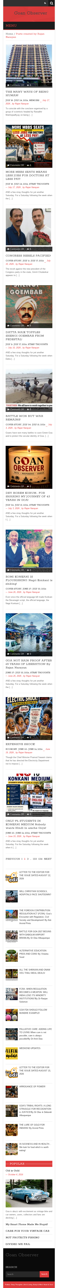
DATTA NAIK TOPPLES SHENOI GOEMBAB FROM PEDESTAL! (25, 336)
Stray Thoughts (39, 184)
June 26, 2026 (14, 592)
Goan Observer (30, 13)
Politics (7, 1284)
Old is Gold (12, 1170)
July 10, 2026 (14, 347)
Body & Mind (38, 1284)
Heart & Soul (48, 1284)
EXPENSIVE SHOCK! (20, 744)
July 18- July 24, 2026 (17, 100)
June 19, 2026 (14, 836)
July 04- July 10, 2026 (34, 424)
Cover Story (13, 261)
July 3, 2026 (13, 508)
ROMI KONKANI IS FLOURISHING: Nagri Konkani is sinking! (29, 580)
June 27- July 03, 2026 (34, 589)
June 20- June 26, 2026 (30, 749)
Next (48, 859)
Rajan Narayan (22, 103)
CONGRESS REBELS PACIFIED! (28, 256)
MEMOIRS (34, 100)
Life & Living (27, 1284)
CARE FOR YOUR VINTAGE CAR (27, 1231)
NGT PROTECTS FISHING (22, 1237)
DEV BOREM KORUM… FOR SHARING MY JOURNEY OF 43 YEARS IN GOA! (28, 496)
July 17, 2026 (14, 187)
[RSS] (45, 3)
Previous (13, 859)
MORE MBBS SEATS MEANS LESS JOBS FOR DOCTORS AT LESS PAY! (27, 175)
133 (35, 859)
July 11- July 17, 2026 (33, 261)
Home (9, 34)
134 (40, 859)
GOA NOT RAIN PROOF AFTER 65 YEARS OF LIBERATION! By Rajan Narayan (29, 664)
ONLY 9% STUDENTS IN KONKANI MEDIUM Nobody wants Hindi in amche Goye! (26, 824)
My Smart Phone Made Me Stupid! (27, 1224)
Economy (11, 749)
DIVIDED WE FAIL (18, 1244)
